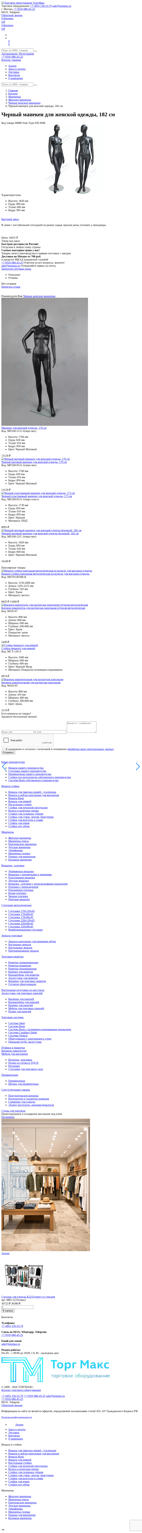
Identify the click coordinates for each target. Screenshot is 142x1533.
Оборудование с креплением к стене (29, 1038)
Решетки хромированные (23, 962)
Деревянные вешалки (21, 871)
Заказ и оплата (16, 68)
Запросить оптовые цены (16, 268)
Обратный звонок (12, 15)
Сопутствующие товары (15, 1089)
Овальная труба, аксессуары (25, 1041)
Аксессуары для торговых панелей (22, 993)
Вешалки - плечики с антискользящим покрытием (38, 883)
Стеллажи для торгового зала (25, 1069)
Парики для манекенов (22, 856)
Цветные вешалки (19, 899)
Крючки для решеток (20, 971)
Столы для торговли (13, 1110)
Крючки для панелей (20, 1005)
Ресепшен (14, 1065)
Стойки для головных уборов (25, 813)
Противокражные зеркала (23, 950)
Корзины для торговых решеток (27, 981)
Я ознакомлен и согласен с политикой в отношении (60, 749)
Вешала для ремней (19, 801)
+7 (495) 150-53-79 (41, 5)
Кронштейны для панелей (23, 1002)
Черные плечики (18, 896)
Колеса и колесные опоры (23, 810)
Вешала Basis (16, 798)
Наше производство (13, 762)
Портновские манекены (22, 844)
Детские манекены (19, 847)
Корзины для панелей (21, 999)
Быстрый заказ (10, 219)
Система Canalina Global (22, 1032)
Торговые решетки (12, 956)
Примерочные (9, 1074)
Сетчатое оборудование (22, 984)
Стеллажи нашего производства (27, 771)
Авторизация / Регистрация (17, 53)
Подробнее (7, 1117)
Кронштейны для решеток (23, 974)
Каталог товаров (11, 59)
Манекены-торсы (18, 841)
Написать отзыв (10, 286)
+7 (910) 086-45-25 (24, 9)
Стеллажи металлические (16, 905)
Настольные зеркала (20, 947)
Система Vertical (17, 1035)
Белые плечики (17, 893)
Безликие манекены (20, 859)
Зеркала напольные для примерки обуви (32, 941)
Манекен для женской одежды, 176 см (23, 427)
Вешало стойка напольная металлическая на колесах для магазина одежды (45, 573)
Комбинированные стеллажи (25, 929)
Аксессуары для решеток (23, 978)
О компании (15, 78)
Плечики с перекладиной (23, 886)
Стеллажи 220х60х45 (20, 923)
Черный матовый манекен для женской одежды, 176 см (34, 462)
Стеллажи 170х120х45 (21, 911)
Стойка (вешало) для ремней (18, 648)
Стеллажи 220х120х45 (21, 920)
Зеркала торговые (11, 935)
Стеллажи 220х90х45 (20, 926)
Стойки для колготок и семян (25, 820)
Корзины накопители (13, 1050)
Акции (12, 65)
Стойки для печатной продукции (28, 807)
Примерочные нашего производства (29, 774)
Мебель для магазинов (14, 1053)
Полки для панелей (19, 1011)
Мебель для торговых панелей (26, 1008)
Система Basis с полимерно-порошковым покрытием (39, 1029)
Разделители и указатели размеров (28, 1098)
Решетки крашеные (19, 965)
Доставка (13, 72)
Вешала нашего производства (25, 767)
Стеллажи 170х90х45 (20, 917)
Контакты (14, 75)
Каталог (13, 93)
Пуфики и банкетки (13, 1047)
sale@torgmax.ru (61, 5)
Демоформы (15, 850)
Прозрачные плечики (20, 890)
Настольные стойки (20, 804)
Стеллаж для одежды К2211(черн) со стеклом (28, 1296)
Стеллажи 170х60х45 (20, 914)
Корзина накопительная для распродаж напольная (30, 682)
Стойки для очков (18, 823)
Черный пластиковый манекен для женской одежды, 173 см (36, 496)
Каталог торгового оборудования (21, 1390)
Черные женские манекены (24, 102)
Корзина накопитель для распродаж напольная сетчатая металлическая (43, 608)
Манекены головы (19, 853)
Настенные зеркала (19, 944)
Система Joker (16, 1023)
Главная (13, 90)
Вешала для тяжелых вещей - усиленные (32, 792)
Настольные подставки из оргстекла (22, 990)
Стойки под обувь (19, 826)
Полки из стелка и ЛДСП (23, 1062)
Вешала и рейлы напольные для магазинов (33, 795)
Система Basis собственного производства (33, 780)
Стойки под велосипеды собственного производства (39, 777)
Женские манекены (19, 99)
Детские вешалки (18, 880)
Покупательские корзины (23, 1095)
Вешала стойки (10, 786)
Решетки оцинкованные (22, 968)
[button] (137, 127)
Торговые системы (12, 1017)
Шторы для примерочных (23, 1083)
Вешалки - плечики (12, 865)
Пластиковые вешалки (21, 877)
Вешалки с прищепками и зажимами (30, 874)
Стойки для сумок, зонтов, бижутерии (31, 816)
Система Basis (16, 1026)
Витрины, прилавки (20, 1059)
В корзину (8, 1310)
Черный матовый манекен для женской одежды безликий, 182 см (40, 533)
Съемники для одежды (21, 1101)
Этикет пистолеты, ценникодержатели (31, 1104)
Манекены (14, 96)
